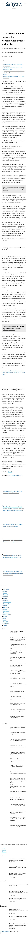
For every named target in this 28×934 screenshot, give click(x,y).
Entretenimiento (7, 602)
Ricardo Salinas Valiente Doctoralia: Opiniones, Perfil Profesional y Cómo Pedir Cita (18, 893)
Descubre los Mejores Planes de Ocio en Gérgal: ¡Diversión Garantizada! (18, 798)
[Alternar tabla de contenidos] (3, 60)
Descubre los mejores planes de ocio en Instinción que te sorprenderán (18, 792)
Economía (5, 594)
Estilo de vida (6, 603)
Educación (5, 596)
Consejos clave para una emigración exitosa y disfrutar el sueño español (17, 805)
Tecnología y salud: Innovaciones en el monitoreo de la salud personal (18, 710)
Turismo (5, 625)
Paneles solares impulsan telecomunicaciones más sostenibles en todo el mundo (18, 911)
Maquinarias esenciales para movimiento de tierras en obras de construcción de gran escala (18, 925)
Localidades (6, 612)
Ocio (4, 618)
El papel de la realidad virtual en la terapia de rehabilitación (17, 704)
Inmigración (6, 611)
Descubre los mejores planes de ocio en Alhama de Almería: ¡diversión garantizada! (18, 812)
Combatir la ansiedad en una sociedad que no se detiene (18, 632)
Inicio (3, 848)
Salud (4, 620)
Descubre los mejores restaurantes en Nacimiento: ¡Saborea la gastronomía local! (18, 659)
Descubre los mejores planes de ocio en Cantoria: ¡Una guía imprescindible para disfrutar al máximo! (18, 639)
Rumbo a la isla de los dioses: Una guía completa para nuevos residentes (18, 772)
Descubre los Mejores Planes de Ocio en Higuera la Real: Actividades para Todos (17, 866)
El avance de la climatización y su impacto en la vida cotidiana (18, 917)
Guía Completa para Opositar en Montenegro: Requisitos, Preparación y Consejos (18, 685)
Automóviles (6, 589)
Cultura (5, 593)
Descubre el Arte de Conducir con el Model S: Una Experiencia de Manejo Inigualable (18, 819)
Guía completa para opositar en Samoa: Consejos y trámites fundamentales (16, 652)
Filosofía (10, 472)
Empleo (5, 598)
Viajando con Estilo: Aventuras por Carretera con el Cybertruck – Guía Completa (17, 753)
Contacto (4, 852)
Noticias (5, 616)
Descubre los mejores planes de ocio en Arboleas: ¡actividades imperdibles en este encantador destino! (13, 573)
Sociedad (5, 621)
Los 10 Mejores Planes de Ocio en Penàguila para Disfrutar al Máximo (17, 677)
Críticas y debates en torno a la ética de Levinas (14, 71)
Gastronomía (6, 607)
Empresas (5, 600)
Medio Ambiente (7, 614)
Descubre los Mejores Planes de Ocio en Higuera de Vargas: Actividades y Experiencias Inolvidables (17, 875)
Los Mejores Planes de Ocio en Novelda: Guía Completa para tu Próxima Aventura (17, 691)
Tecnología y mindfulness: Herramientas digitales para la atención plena (18, 698)
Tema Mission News (5, 931)
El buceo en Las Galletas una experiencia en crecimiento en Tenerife (18, 746)
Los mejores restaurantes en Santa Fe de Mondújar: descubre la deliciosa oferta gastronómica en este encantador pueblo (18, 646)
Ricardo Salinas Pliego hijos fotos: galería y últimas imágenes (18, 885)
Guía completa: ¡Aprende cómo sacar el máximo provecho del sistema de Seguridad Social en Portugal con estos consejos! (18, 780)
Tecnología (6, 623)
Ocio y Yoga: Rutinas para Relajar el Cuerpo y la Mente (17, 717)
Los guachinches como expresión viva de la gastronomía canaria (18, 733)
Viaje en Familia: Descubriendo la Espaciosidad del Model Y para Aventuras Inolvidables (17, 767)
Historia (5, 609)
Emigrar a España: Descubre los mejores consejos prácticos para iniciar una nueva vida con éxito (18, 672)
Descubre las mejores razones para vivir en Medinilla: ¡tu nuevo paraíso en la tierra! (17, 786)
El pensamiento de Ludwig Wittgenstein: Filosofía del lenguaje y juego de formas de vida (18, 825)
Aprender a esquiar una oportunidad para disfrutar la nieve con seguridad (18, 859)
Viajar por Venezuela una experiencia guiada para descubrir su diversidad (18, 740)
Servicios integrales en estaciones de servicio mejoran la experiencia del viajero (17, 727)
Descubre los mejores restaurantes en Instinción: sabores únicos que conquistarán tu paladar (17, 665)
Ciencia (5, 591)
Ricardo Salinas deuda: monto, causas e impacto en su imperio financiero (17, 899)
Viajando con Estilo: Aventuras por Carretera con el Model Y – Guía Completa (17, 760)
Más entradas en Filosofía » (15, 475)
